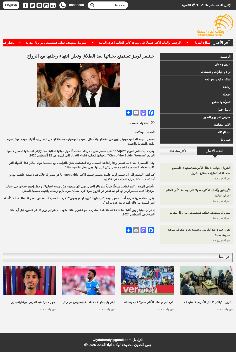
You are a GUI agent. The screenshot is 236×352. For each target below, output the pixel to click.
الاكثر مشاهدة (222, 124)
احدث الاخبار (215, 151)
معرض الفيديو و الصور (217, 117)
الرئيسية (225, 56)
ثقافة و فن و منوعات (217, 79)
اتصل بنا (225, 139)
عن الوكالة (224, 132)
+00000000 (75, 5)
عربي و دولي (222, 64)
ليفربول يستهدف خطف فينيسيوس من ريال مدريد (64, 42)
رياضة (226, 86)
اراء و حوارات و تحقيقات (215, 71)
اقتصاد (226, 94)
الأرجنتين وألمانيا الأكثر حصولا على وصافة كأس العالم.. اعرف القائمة (147, 42)
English (11, 5)
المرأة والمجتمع (221, 102)
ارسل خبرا (224, 109)
